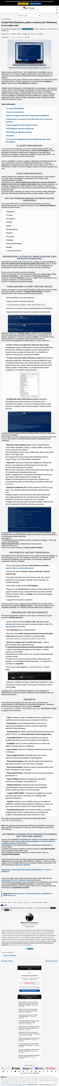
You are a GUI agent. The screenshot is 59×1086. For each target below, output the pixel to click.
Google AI (40, 34)
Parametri (10, 136)
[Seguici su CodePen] (55, 1071)
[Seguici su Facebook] (7, 1071)
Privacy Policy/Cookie (12, 1084)
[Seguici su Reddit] (47, 1071)
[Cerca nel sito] (40, 15)
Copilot (19, 34)
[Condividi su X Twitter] (16, 37)
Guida (37, 29)
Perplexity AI (25, 34)
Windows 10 (53, 29)
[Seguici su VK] (39, 1071)
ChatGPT (13, 34)
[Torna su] (56, 1083)
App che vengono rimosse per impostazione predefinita (28, 116)
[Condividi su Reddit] (28, 37)
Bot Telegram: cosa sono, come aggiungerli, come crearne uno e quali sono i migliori (28, 1003)
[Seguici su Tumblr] (27, 1071)
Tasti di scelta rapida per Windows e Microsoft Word (29, 1056)
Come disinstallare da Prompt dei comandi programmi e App (28, 1021)
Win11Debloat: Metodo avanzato (19, 132)
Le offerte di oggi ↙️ (23, 3)
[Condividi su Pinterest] (21, 37)
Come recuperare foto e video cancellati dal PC (27, 1015)
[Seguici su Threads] (19, 1071)
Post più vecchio (51, 961)
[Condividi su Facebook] (11, 37)
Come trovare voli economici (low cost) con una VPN (29, 1038)
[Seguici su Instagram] (15, 1071)
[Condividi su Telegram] (26, 37)
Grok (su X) (33, 34)
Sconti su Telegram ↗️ (35, 3)
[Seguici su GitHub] (51, 1071)
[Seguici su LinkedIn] (3, 1071)
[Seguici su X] (11, 1071)
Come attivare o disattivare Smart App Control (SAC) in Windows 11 (29, 1027)
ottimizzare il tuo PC (9, 880)
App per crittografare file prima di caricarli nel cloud (28, 1050)
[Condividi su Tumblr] (23, 37)
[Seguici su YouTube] (35, 1071)
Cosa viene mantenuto (15, 112)
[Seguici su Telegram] (31, 1071)
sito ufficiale (25, 865)
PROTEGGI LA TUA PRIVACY (30, 990)
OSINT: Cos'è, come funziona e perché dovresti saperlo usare (28, 1010)
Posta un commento (10, 955)
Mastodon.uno (32, 1084)
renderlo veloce (25, 880)
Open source (43, 29)
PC (48, 29)
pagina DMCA (22, 1084)
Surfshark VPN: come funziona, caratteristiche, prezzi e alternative (29, 1033)
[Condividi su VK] (13, 37)
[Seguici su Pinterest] (23, 1071)
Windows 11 (5, 30)
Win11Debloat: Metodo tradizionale (20, 129)
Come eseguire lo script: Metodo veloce (21, 125)
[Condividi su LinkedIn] (18, 37)
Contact (3, 1084)
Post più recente (7, 961)
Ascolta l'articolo (28, 29)
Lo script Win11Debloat (15, 108)
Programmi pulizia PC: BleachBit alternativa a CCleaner (28, 1044)
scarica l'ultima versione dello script (19, 568)
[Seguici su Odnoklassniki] (43, 1071)
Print (5, 905)
